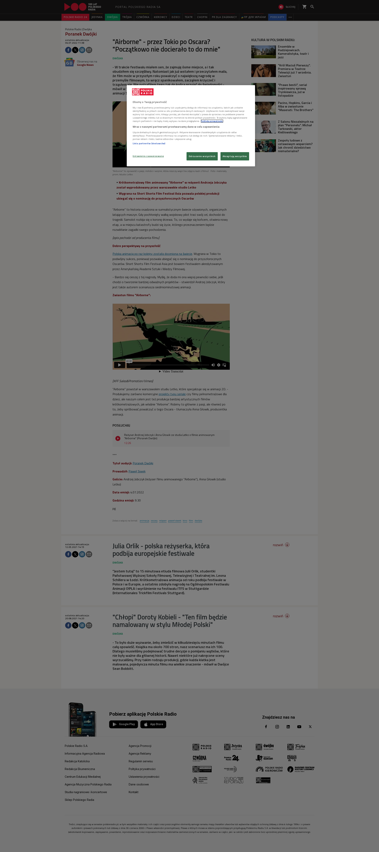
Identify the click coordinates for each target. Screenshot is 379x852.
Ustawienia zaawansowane (148, 156)
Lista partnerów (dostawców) (149, 143)
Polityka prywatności (212, 121)
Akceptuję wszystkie (235, 156)
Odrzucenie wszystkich (202, 156)
